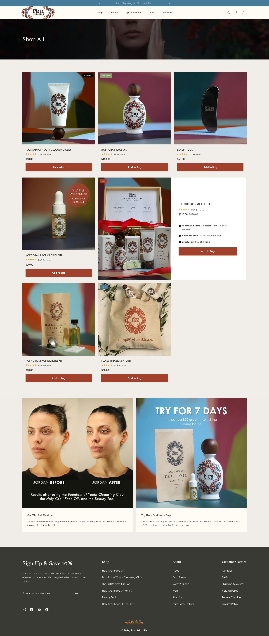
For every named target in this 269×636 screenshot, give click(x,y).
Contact (227, 570)
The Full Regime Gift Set (116, 584)
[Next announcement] (169, 3)
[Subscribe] (76, 593)
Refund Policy (230, 590)
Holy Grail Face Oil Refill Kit (117, 590)
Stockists (177, 597)
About (177, 561)
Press (175, 590)
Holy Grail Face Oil (113, 570)
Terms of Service (231, 597)
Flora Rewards (181, 577)
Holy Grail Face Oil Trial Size (118, 604)
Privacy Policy (230, 604)
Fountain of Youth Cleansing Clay (122, 577)
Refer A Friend (181, 584)
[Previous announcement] (99, 3)
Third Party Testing (183, 604)
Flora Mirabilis (139, 630)
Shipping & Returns (233, 584)
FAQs (225, 577)
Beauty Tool (109, 597)
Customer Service (234, 561)
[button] (228, 12)
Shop (105, 561)
